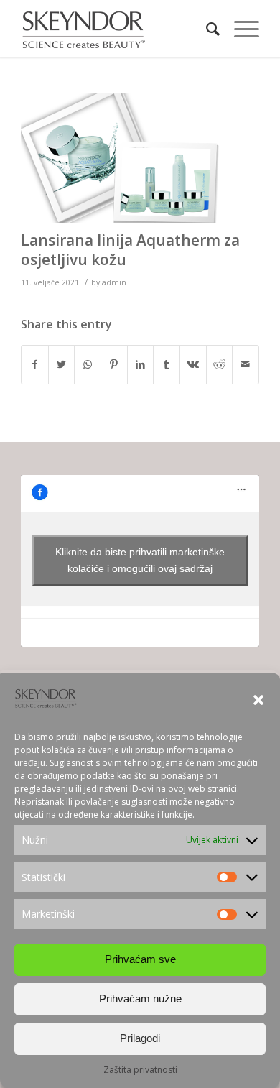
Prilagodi (140, 1038)
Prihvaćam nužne (140, 998)
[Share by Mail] (245, 364)
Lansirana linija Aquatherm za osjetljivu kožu (130, 249)
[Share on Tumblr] (166, 364)
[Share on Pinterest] (114, 364)
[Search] (206, 28)
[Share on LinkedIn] (141, 364)
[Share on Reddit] (220, 364)
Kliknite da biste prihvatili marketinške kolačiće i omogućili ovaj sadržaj (140, 560)
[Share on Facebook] (35, 364)
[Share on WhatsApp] (88, 364)
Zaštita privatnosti (140, 1070)
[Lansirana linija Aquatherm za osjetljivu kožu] (122, 158)
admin (114, 282)
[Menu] (239, 28)
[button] (258, 700)
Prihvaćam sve (140, 959)
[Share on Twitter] (62, 364)
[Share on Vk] (193, 364)
